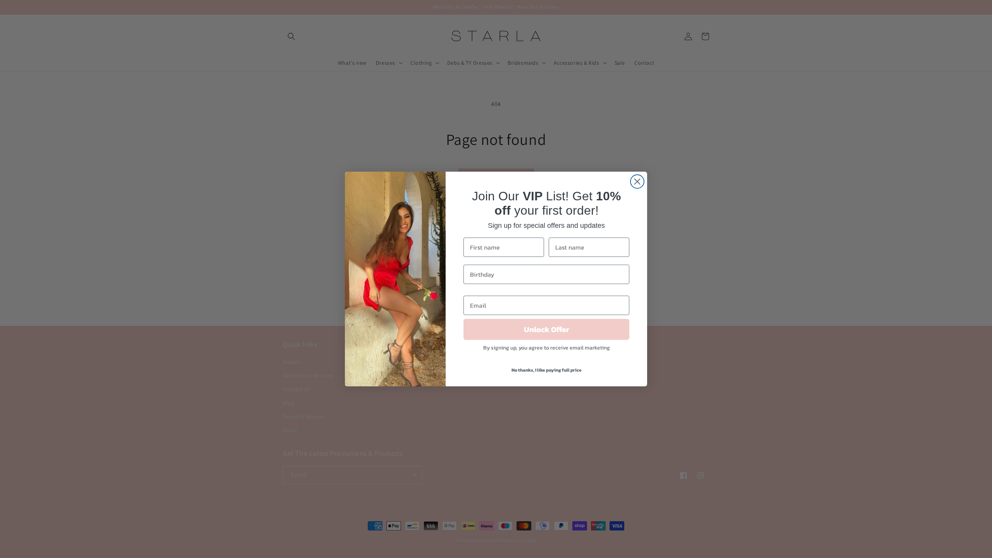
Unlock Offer (546, 329)
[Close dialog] (637, 181)
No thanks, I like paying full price (547, 370)
